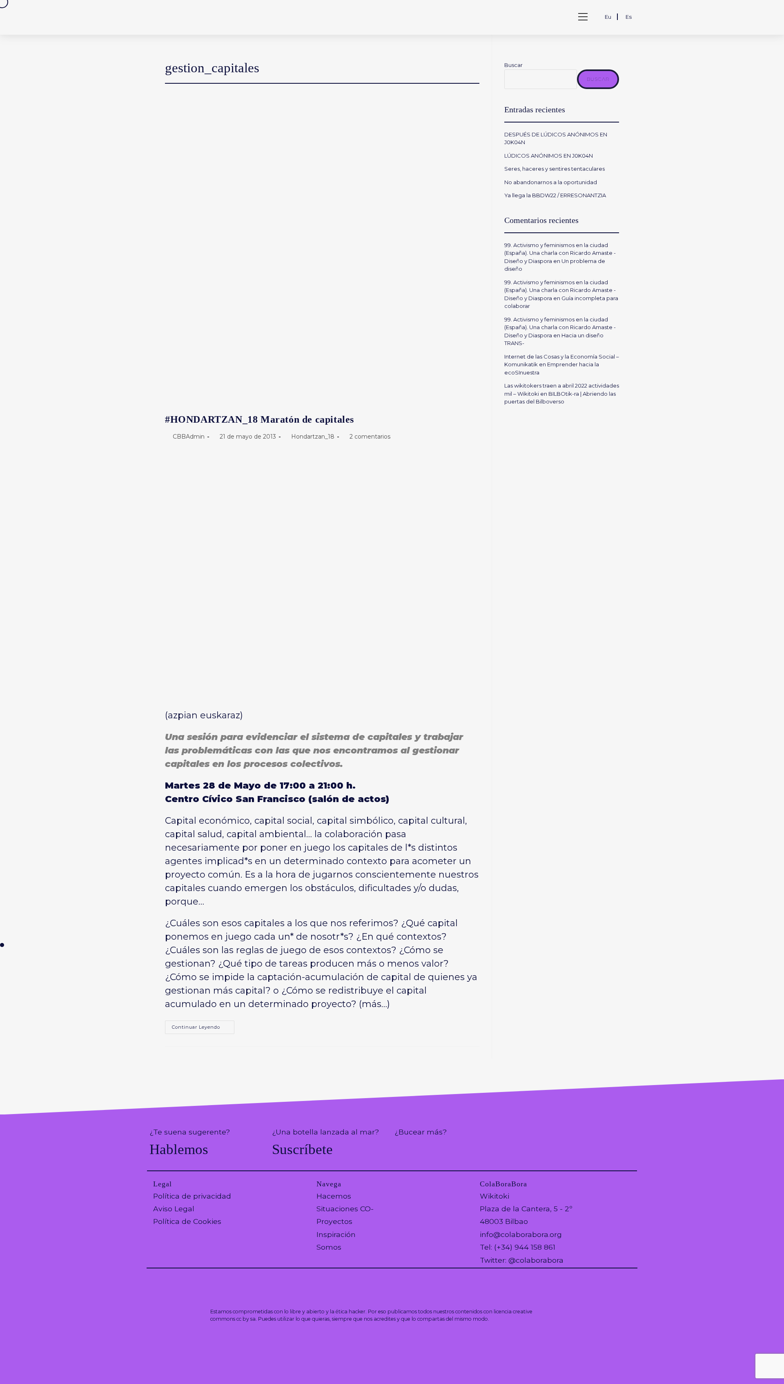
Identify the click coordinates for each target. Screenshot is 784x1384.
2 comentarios (370, 436)
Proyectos (334, 1221)
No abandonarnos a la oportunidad (550, 182)
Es (629, 16)
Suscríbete (302, 1149)
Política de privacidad (192, 1196)
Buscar (513, 65)
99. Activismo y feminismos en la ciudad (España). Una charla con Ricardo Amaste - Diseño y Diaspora (560, 253)
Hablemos (178, 1149)
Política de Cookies (187, 1221)
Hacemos (333, 1196)
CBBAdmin (189, 436)
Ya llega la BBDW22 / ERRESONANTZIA (556, 195)
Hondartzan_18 (312, 436)
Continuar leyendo (203, 1029)
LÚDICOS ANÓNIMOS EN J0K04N (548, 155)
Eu (608, 16)
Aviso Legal (173, 1208)
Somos (328, 1247)
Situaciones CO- (345, 1208)
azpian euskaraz (204, 715)
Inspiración (336, 1234)
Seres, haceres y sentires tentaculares (554, 168)
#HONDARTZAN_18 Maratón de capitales (259, 419)
